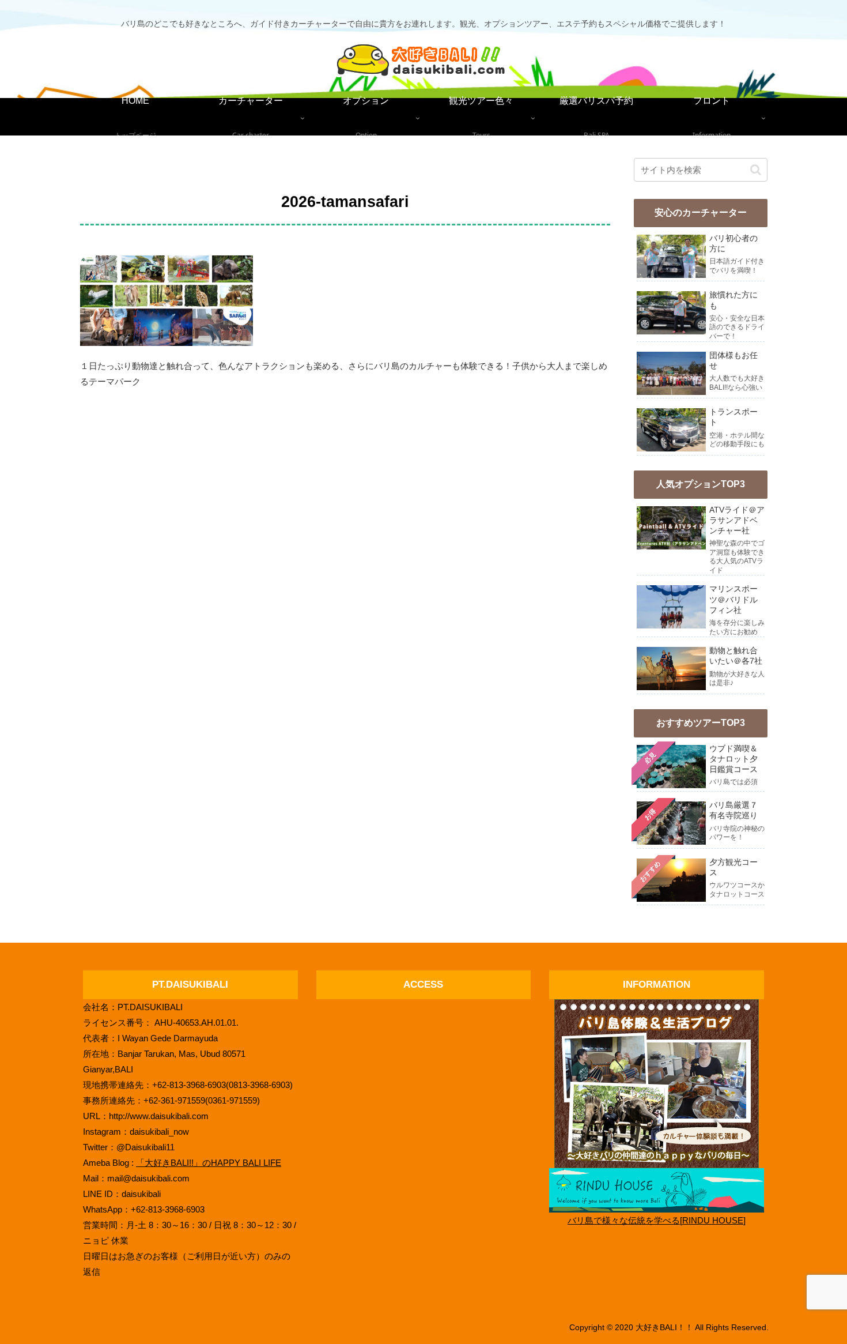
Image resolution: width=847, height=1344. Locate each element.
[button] (756, 169)
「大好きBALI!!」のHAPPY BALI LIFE (208, 1163)
